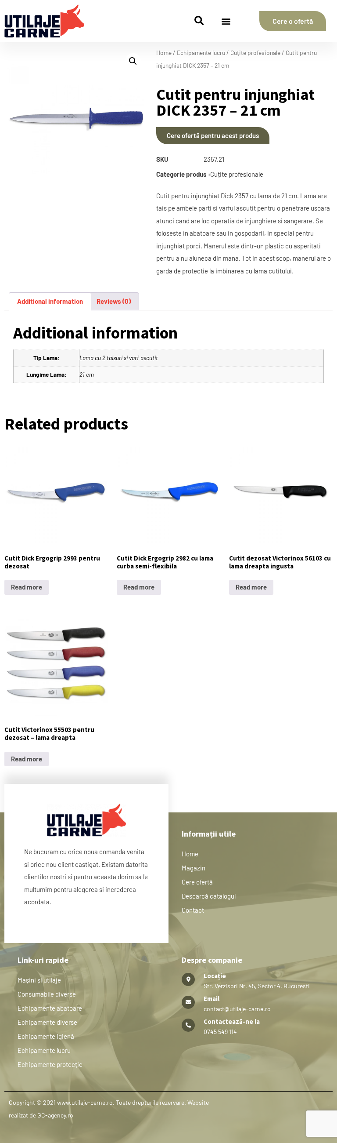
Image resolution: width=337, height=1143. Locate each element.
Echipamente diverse (47, 1022)
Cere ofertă (197, 882)
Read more (26, 587)
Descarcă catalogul (209, 896)
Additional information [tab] (50, 301)
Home (164, 52)
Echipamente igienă (46, 1036)
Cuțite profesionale (255, 52)
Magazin (193, 868)
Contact (193, 910)
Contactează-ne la (232, 1021)
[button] (199, 21)
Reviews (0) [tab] (114, 301)
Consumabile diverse (47, 994)
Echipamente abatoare (50, 1008)
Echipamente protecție (50, 1064)
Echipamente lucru (201, 52)
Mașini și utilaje (39, 980)
